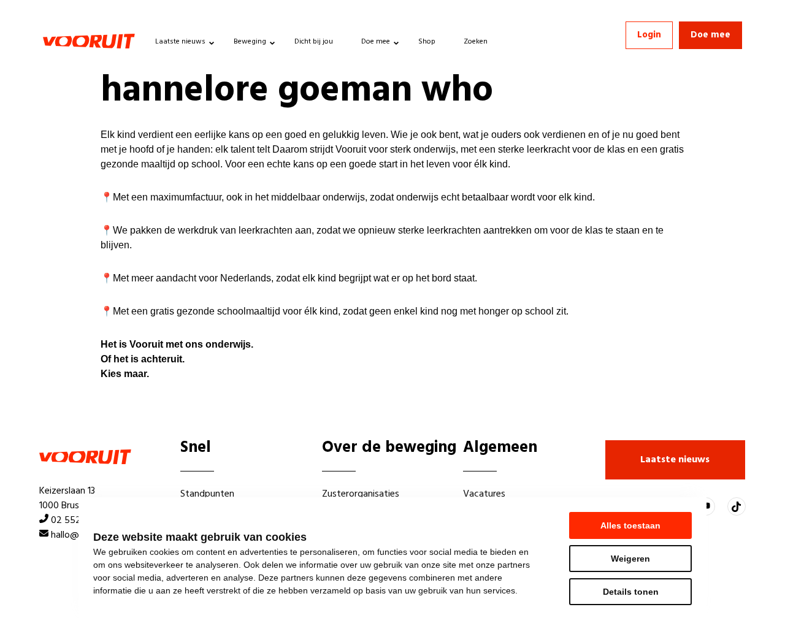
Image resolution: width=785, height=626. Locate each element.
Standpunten (207, 494)
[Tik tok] (736, 506)
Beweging (250, 41)
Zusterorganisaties (360, 494)
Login (649, 35)
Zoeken (476, 41)
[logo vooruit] (89, 41)
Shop (426, 41)
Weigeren (630, 558)
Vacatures (484, 494)
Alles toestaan (630, 525)
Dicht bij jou (313, 41)
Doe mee (375, 41)
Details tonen (631, 592)
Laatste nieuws (180, 41)
